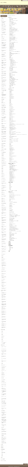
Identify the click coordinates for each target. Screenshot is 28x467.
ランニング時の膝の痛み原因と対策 (13, 72)
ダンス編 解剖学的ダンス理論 (13, 216)
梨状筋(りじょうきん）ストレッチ (4, 67)
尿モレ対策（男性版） (12, 44)
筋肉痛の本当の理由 (12, 235)
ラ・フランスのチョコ (4, 359)
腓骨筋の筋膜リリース (12, 167)
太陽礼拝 (3, 155)
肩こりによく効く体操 (12, 24)
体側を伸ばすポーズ (12, 148)
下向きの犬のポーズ (12, 98)
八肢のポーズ (11, 95)
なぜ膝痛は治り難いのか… (4, 415)
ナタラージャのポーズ (12, 126)
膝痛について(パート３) (12, 75)
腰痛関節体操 (3, 54)
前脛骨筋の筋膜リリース (12, 166)
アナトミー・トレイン (12, 217)
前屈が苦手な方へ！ (12, 48)
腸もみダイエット (11, 50)
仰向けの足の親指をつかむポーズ (13, 136)
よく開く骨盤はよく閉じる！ (13, 84)
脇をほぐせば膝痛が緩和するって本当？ (14, 79)
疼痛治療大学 (11, 210)
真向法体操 (11, 55)
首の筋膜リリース (4, 325)
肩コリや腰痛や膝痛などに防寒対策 (4, 45)
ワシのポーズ (3, 269)
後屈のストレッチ (11, 54)
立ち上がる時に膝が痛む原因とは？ (4, 417)
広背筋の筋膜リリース (4, 317)
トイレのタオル (11, 209)
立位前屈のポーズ (11, 94)
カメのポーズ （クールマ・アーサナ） (14, 140)
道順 (1, 457)
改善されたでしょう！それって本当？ (14, 214)
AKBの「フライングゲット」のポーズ (14, 20)
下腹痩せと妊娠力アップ (12, 83)
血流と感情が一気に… (4, 356)
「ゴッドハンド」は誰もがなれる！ (13, 202)
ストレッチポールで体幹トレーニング (14, 42)
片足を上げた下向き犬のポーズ (4, 277)
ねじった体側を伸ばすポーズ (4, 203)
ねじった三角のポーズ (4, 196)
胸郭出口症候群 (11, 247)
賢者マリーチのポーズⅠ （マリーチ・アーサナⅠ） (15, 132)
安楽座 (10, 99)
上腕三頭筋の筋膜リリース (4, 319)
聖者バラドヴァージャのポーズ (4, 286)
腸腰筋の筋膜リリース (4, 327)
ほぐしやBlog (17, 11)
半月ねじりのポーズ (4, 207)
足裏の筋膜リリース (12, 164)
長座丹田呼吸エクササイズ (4, 56)
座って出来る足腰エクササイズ (13, 81)
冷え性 (10, 189)
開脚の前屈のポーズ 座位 (12, 127)
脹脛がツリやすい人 (12, 237)
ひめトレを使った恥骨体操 (4, 60)
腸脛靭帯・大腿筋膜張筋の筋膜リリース (14, 169)
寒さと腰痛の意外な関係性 (4, 422)
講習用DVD (11, 205)
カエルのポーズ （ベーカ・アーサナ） (14, 141)
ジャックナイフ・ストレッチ (13, 71)
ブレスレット (11, 207)
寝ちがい (11, 187)
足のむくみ (11, 186)
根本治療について (11, 239)
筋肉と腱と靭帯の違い (12, 234)
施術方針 (4, 6)
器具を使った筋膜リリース (12, 163)
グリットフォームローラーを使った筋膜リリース (15, 51)
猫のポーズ (11, 105)
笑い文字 (11, 208)
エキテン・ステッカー (4, 347)
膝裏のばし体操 (11, 85)
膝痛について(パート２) (12, 74)
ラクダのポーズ (11, 142)
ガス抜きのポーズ (4, 185)
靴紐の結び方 (11, 206)
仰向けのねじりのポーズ (12, 109)
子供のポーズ (11, 104)
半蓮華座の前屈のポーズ (4, 266)
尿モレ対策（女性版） (12, 45)
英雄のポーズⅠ (3, 198)
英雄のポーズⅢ (3, 201)
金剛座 (10, 102)
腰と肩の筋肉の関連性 (12, 218)
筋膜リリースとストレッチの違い (4, 429)
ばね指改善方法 (11, 70)
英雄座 (10, 144)
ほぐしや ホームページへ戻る (3, 18)
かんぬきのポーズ (11, 147)
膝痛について (11, 73)
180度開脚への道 (11, 59)
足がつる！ (3, 427)
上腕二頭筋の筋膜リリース (4, 322)
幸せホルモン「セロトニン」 (4, 408)
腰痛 (10, 185)
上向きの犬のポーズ (12, 97)
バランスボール (11, 58)
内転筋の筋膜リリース (12, 171)
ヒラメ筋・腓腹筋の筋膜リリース (13, 165)
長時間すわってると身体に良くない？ (4, 43)
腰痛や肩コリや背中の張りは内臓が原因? (4, 420)
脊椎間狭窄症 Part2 (12, 77)
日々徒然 (12, 6)
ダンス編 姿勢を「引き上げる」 (13, 23)
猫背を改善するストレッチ (4, 51)
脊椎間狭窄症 (11, 76)
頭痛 (10, 183)
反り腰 (10, 86)
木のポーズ (11, 146)
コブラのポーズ (11, 108)
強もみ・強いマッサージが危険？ (4, 412)
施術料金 (6, 6)
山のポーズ (11, 93)
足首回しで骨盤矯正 (12, 43)
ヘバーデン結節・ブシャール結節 (13, 190)
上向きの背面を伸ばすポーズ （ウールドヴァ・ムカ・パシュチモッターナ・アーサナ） (18, 135)
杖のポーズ (11, 103)
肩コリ (10, 184)
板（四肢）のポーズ (12, 96)
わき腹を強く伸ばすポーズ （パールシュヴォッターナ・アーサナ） (4, 210)
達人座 (10, 143)
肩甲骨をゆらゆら (11, 21)
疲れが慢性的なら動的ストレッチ (13, 238)
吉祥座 (10, 101)
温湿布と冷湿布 (11, 19)
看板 (2, 363)
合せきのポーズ (11, 145)
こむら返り (3, 38)
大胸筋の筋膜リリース (4, 315)
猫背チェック (11, 25)
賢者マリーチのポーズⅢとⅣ (13, 133)
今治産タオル (11, 203)
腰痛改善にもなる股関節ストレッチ (4, 63)
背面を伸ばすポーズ (4, 282)
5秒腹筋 (10, 52)
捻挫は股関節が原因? (12, 46)
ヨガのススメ (23, 6)
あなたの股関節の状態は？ (4, 65)
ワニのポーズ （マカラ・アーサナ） (4, 288)
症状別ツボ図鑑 (17, 6)
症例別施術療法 (8, 6)
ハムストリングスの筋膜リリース (13, 170)
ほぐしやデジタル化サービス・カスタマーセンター (4, 351)
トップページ (9, 15)
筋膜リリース (20, 6)
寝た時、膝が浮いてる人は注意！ (13, 18)
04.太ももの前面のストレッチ (13, 64)
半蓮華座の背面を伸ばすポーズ (13, 128)
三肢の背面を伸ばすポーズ (12, 129)
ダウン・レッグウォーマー (12, 213)
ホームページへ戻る (3, 460)
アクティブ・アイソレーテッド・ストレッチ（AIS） (4, 425)
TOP (0, 5)
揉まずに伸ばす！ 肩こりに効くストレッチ (4, 48)
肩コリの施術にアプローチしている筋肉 (4, 403)
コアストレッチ (3, 406)
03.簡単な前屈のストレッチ (12, 63)
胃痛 (10, 188)
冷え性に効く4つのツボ (4, 40)
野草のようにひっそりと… (4, 361)
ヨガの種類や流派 (4, 152)
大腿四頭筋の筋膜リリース (12, 168)
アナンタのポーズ (11, 107)
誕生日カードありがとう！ (4, 354)
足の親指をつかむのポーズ (4, 190)
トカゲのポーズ (11, 106)
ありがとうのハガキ (12, 212)
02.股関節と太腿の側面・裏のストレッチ (14, 62)
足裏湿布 (11, 236)
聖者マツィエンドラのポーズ (13, 131)
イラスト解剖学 (26, 6)
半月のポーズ (3, 205)
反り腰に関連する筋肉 (12, 80)
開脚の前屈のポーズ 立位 (4, 213)
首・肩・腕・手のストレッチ (13, 49)
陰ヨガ (2, 69)
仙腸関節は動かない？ (12, 47)
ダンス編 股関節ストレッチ (13, 22)
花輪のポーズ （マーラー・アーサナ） (14, 139)
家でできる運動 (3, 111)
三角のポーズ (3, 194)
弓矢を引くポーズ (4, 273)
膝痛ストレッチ (11, 57)
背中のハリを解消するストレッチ (4, 107)
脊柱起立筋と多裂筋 (12, 240)
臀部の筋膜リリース (12, 172)
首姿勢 (10, 56)
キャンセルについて (12, 211)
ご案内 (2, 6)
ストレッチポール (4, 58)
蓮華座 (10, 100)
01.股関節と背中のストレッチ (13, 61)
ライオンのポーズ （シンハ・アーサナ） (14, 138)
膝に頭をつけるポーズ (4, 271)
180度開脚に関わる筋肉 (12, 60)
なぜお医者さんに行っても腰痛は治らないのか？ (15, 215)
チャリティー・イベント (12, 204)
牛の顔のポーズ (11, 137)
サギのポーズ (11, 130)
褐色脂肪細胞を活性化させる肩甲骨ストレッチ (15, 53)
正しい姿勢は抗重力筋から (12, 78)
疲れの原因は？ (3, 410)
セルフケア (15, 6)
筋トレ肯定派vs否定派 (12, 82)
